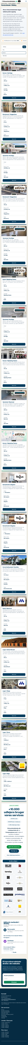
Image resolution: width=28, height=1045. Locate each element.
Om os (2, 1009)
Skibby (18, 3)
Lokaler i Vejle (4, 1034)
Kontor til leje (4, 3)
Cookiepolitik (4, 1016)
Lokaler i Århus (4, 1023)
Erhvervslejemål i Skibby (9, 947)
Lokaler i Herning (5, 1036)
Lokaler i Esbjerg (5, 1027)
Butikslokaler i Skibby (8, 948)
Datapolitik (3, 1015)
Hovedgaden (6, 937)
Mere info (14, 97)
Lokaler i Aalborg (5, 1026)
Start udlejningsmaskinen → (14, 855)
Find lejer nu (14, 851)
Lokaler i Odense (5, 1025)
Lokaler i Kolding (4, 1033)
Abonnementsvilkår (5, 1011)
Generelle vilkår (4, 1013)
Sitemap (3, 1017)
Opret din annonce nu (14, 846)
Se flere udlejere (14, 861)
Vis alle (14, 952)
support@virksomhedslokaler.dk (8, 999)
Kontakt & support (5, 1010)
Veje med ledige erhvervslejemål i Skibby (13, 935)
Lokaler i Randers (5, 1032)
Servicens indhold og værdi (7, 1014)
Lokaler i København (5, 1022)
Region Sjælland (12, 3)
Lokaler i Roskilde (5, 1035)
